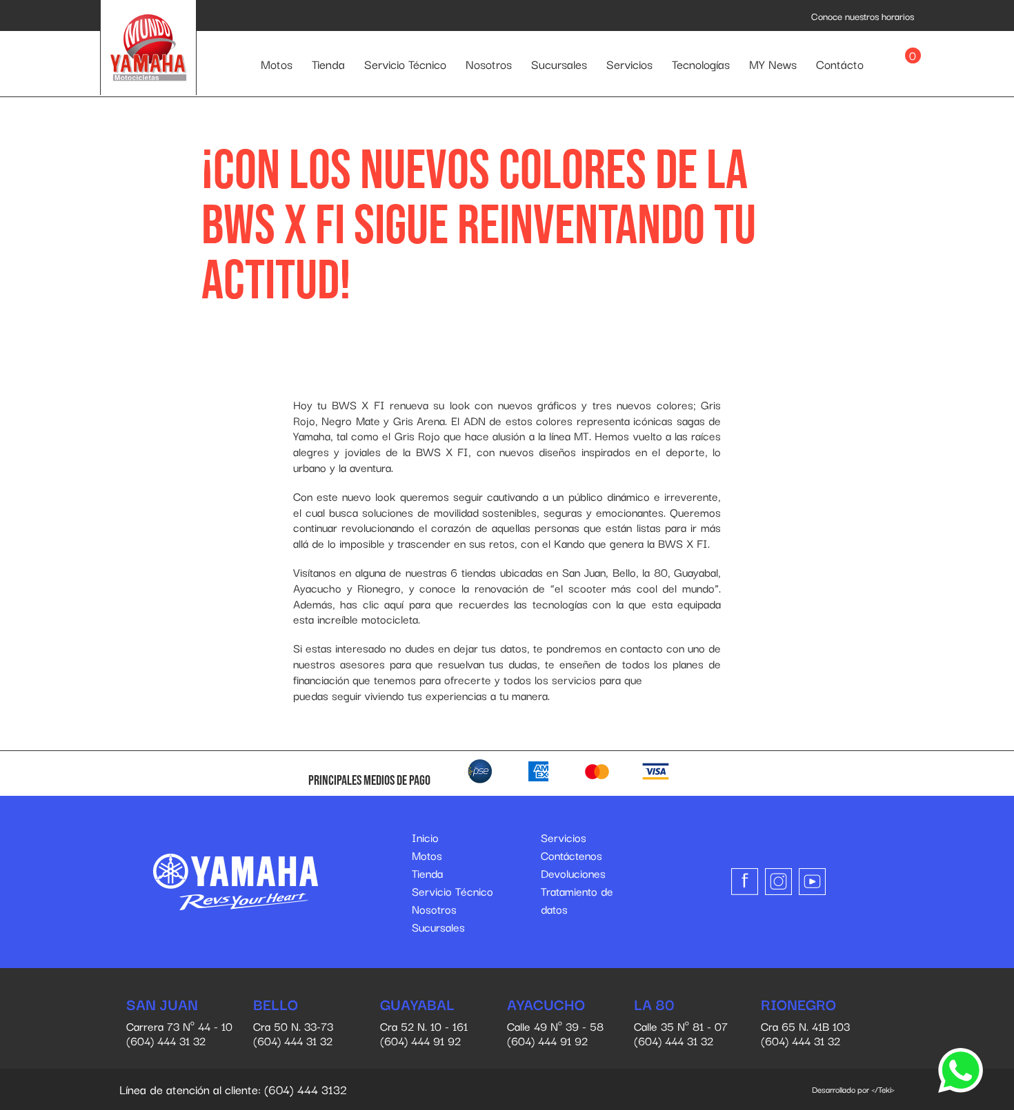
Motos (276, 63)
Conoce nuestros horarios (862, 15)
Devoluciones (573, 873)
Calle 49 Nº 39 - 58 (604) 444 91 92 (555, 1022)
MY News (773, 63)
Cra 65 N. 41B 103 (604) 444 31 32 (805, 1022)
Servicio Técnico (405, 63)
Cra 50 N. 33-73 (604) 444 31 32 (293, 1022)
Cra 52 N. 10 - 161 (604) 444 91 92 (424, 1022)
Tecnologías (701, 63)
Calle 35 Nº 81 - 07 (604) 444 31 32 (681, 1022)
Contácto (840, 63)
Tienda (328, 63)
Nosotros (489, 63)
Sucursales (559, 63)
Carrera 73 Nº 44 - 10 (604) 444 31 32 (179, 1022)
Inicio (425, 837)
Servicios (629, 63)
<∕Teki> (883, 1089)
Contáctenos (571, 855)
